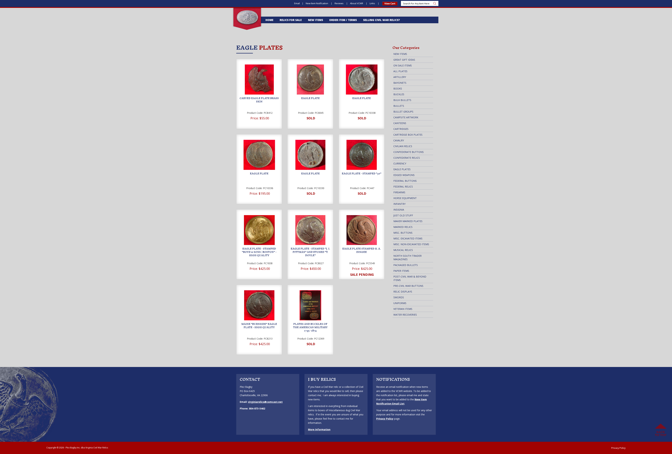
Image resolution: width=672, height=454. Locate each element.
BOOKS (397, 88)
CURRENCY (399, 163)
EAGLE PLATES (402, 169)
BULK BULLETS (402, 100)
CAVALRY (398, 140)
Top (660, 430)
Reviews (339, 3)
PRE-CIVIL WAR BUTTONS (408, 285)
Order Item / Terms (343, 20)
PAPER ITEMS (401, 270)
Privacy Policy (384, 418)
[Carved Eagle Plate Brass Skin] (259, 79)
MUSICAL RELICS (403, 250)
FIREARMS (399, 192)
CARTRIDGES (400, 129)
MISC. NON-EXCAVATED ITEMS (411, 244)
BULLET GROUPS (403, 111)
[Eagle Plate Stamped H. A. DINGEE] (362, 230)
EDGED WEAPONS (404, 175)
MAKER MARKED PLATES (407, 221)
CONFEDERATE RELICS (406, 157)
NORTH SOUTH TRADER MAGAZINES (407, 257)
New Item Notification (317, 3)
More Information (319, 429)
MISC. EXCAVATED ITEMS (407, 238)
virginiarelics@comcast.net (265, 401)
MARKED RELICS (402, 227)
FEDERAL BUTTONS (405, 180)
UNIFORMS (399, 303)
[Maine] (259, 305)
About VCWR (357, 3)
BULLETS (398, 105)
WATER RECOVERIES (405, 314)
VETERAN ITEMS (402, 309)
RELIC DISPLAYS (402, 291)
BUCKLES (398, 94)
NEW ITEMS (400, 54)
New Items (315, 20)
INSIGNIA (398, 209)
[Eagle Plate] (310, 79)
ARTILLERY (399, 77)
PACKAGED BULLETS (405, 265)
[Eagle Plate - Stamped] (362, 155)
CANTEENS (399, 123)
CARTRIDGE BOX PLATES (407, 134)
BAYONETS (399, 82)
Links (373, 3)
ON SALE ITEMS (402, 65)
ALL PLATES (400, 71)
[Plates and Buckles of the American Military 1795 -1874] (310, 305)
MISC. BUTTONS (402, 232)
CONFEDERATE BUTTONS (408, 152)
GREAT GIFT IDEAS (404, 59)
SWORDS (398, 297)
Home (269, 20)
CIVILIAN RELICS (402, 146)
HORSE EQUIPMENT (405, 198)
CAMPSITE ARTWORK (405, 117)
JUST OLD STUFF (403, 215)
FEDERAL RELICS (403, 186)
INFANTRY (399, 204)
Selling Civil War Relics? (381, 20)
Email (297, 3)
